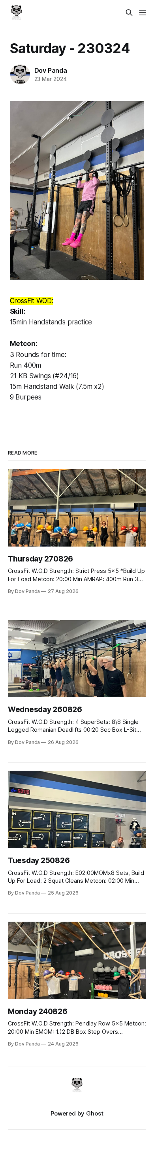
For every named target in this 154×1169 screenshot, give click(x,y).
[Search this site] (129, 12)
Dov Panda (50, 70)
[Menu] (142, 12)
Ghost (94, 1113)
